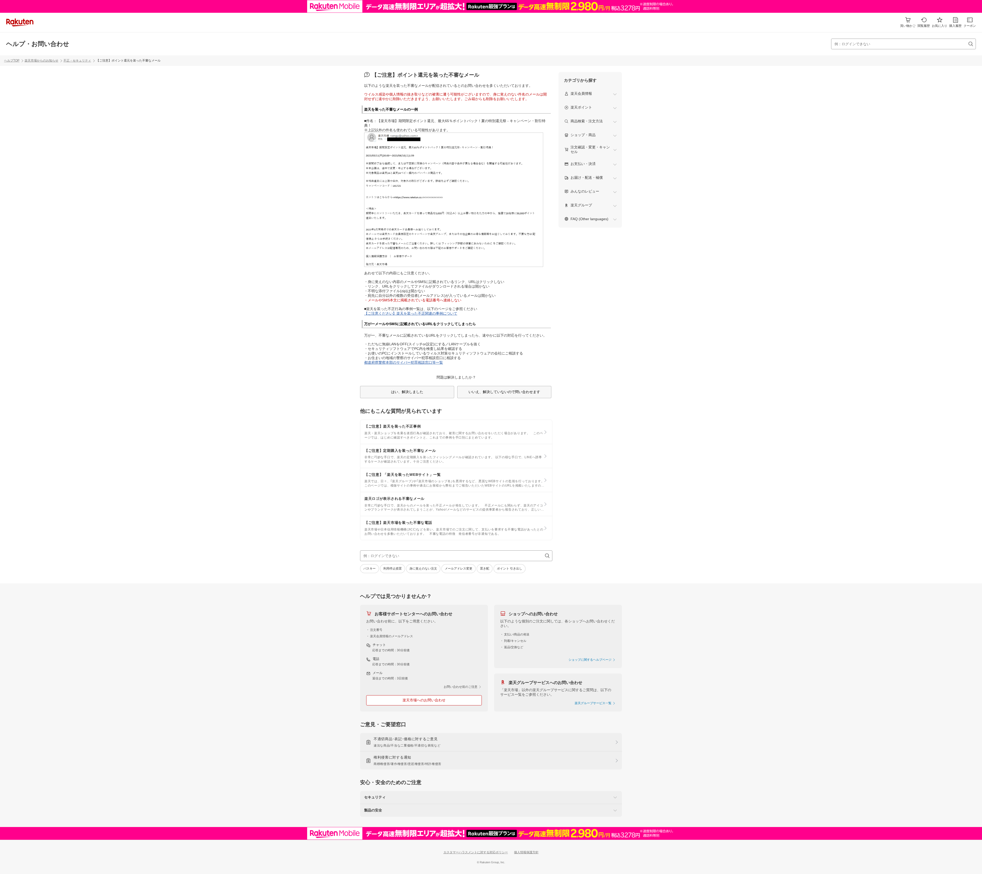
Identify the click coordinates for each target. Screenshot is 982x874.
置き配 (484, 568)
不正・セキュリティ (77, 60)
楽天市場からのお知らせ (41, 60)
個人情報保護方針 (526, 852)
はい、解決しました (407, 392)
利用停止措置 (392, 568)
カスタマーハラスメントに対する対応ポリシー (475, 852)
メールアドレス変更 (458, 568)
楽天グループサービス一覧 (593, 703)
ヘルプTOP (11, 60)
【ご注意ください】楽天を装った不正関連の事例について (410, 313)
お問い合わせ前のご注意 (461, 687)
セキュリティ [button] (375, 797)
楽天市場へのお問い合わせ (424, 700)
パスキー (369, 568)
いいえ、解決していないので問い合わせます (504, 392)
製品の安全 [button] (373, 810)
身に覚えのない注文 (423, 568)
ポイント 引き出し (509, 568)
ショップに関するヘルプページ (590, 660)
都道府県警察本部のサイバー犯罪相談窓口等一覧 (403, 362)
